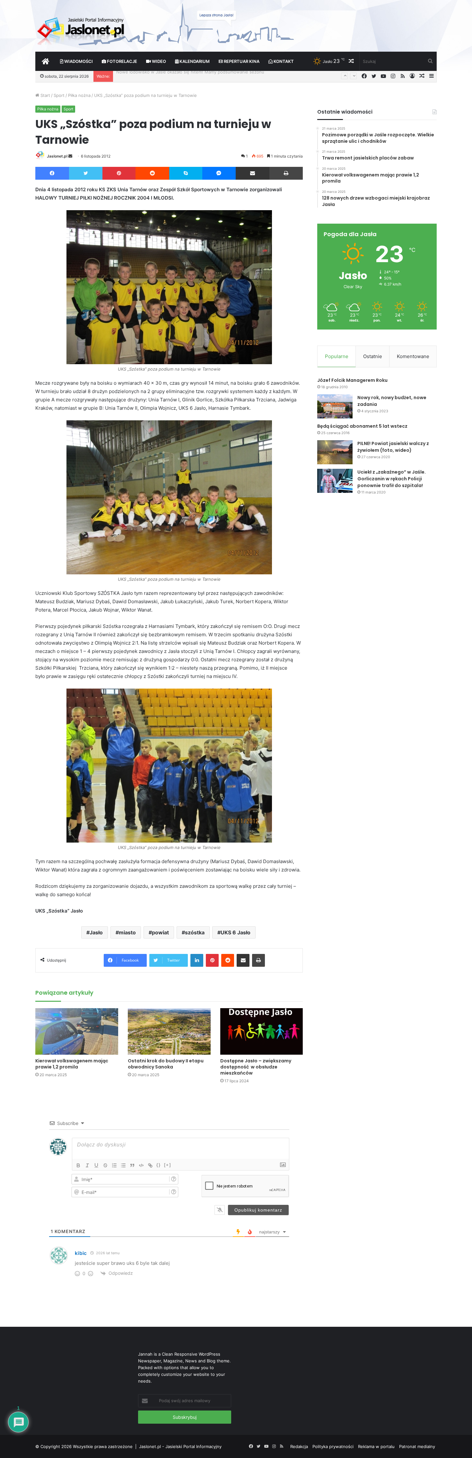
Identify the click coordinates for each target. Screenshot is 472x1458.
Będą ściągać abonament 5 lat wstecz (362, 426)
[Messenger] (219, 173)
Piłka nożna (79, 95)
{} (158, 1164)
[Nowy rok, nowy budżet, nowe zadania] (335, 406)
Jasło (96, 932)
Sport (59, 95)
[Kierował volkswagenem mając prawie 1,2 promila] (76, 1031)
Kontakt (283, 61)
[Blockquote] (132, 1165)
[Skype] (185, 173)
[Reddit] (152, 173)
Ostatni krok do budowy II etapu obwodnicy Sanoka (166, 1064)
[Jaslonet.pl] (81, 29)
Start (44, 95)
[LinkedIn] (196, 960)
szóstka (195, 932)
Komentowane (413, 356)
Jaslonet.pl (57, 156)
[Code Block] (141, 1165)
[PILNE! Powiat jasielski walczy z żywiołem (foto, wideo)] (335, 452)
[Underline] (96, 1165)
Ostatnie (372, 356)
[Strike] (105, 1165)
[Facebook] (52, 173)
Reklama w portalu (376, 1446)
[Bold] (78, 1165)
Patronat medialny (417, 1446)
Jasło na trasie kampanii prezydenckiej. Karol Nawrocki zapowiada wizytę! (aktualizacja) (203, 76)
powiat (160, 932)
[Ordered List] (114, 1165)
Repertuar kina (241, 61)
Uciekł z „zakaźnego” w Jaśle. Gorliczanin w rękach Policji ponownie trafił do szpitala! (391, 479)
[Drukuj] (286, 173)
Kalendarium (194, 61)
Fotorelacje (121, 61)
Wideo (158, 61)
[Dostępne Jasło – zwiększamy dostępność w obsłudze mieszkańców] (261, 1031)
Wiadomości (78, 61)
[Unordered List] (123, 1165)
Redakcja (299, 1446)
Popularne (336, 356)
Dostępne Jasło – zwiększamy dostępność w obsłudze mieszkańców (255, 1067)
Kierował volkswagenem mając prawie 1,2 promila (71, 1064)
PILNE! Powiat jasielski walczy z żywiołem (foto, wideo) (393, 446)
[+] (167, 1164)
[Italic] (87, 1165)
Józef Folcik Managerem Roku (352, 380)
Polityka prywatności (333, 1446)
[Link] (150, 1165)
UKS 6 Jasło (235, 932)
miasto (127, 932)
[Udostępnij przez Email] (252, 173)
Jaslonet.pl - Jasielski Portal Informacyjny (180, 1446)
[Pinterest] (118, 173)
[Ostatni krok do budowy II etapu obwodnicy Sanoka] (169, 1031)
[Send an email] (70, 156)
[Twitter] (85, 173)
